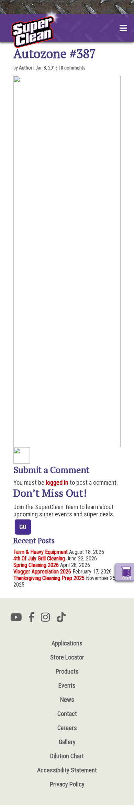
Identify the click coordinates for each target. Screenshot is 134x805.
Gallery (67, 741)
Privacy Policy (67, 784)
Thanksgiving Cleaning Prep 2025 (49, 578)
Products (67, 671)
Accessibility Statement (67, 770)
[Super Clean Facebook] (31, 619)
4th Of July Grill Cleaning (39, 558)
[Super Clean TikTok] (61, 619)
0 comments (73, 68)
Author (25, 68)
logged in (57, 482)
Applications (67, 643)
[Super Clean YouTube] (16, 619)
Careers (67, 727)
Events (67, 685)
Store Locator (67, 657)
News (67, 699)
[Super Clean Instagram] (45, 619)
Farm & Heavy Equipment (40, 552)
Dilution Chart (67, 756)
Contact (67, 713)
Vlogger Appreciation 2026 (42, 571)
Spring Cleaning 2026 (36, 565)
